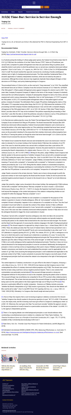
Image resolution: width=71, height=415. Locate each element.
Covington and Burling (8, 385)
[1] (29, 153)
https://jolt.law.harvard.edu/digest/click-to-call (21, 54)
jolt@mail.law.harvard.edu (9, 410)
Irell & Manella (6, 390)
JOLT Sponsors (7, 380)
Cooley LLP (5, 383)
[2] (9, 225)
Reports (20, 12)
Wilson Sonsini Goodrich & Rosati (30, 393)
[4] (60, 282)
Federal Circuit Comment (32, 12)
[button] (34, 2)
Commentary (4, 12)
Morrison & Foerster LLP (8, 395)
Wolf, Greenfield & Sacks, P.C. (29, 394)
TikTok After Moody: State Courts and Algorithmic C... (8, 368)
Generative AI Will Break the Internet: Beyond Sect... (42, 368)
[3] (31, 272)
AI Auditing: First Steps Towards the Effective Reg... (26, 368)
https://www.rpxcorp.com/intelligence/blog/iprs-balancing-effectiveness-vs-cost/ (32, 332)
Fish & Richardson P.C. (8, 388)
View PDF (4, 38)
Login (46, 7)
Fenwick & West (6, 387)
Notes (13, 12)
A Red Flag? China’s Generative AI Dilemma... (59, 368)
